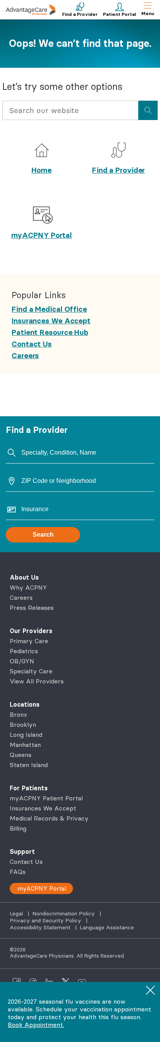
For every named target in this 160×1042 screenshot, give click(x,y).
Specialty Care (31, 671)
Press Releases (32, 607)
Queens (20, 755)
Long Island (26, 734)
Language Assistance (107, 927)
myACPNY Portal (41, 235)
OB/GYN (22, 661)
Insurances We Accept (43, 808)
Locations (25, 704)
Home (41, 170)
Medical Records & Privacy (49, 818)
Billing (18, 828)
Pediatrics (24, 651)
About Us (24, 577)
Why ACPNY (28, 587)
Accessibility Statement (41, 927)
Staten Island (29, 765)
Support (22, 851)
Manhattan (25, 744)
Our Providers (31, 631)
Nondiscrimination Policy (64, 913)
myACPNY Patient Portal (46, 798)
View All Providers (37, 681)
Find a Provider (118, 170)
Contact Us (26, 861)
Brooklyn (23, 724)
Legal (17, 913)
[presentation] (148, 110)
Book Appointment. (36, 1024)
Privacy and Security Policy (46, 920)
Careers (21, 597)
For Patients (29, 788)
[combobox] (70, 112)
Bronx (18, 714)
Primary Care (29, 641)
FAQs (18, 871)
